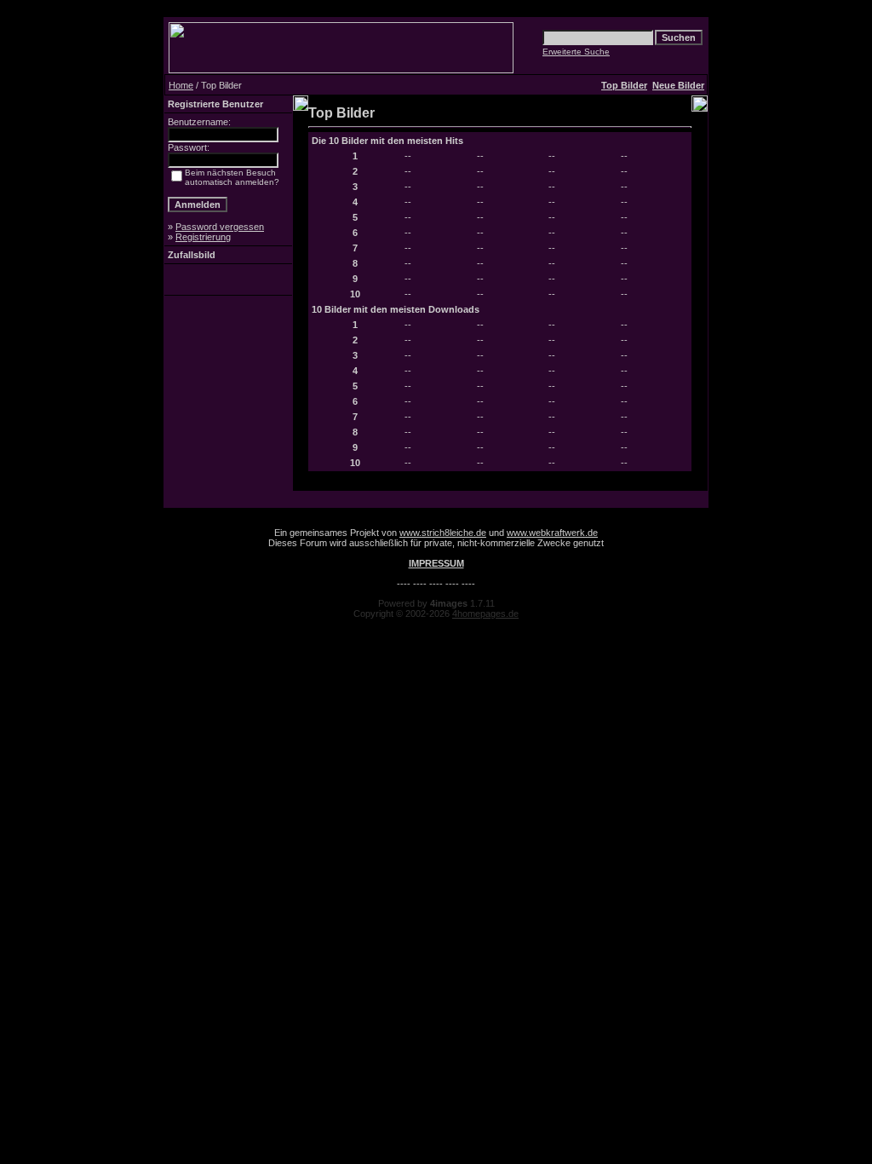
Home (181, 85)
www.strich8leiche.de (442, 532)
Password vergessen (219, 227)
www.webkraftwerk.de (552, 532)
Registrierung (203, 237)
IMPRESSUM (436, 563)
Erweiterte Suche (576, 51)
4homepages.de (485, 613)
